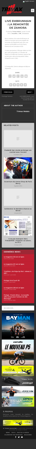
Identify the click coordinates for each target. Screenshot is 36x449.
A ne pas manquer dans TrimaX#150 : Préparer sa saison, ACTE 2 (18, 240)
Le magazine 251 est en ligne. (14, 264)
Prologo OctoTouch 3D (12, 280)
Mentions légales (25, 428)
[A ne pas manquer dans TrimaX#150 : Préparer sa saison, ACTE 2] (18, 226)
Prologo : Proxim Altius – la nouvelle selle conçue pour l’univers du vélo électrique (16, 297)
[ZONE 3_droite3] (18, 395)
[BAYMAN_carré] (18, 338)
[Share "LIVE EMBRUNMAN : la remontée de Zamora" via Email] (26, 76)
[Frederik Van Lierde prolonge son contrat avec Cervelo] (18, 138)
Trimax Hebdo (16, 31)
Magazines (28, 434)
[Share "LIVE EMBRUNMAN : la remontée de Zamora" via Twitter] (14, 76)
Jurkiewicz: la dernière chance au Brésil (18, 210)
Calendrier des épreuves (13, 434)
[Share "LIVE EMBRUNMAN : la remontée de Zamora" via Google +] (18, 76)
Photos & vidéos (23, 432)
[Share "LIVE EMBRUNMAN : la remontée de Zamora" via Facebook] (10, 76)
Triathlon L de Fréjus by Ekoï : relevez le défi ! (17, 272)
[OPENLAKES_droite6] (18, 406)
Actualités (15, 33)
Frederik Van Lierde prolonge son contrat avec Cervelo (18, 151)
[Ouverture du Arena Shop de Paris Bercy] (18, 168)
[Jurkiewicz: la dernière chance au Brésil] (18, 197)
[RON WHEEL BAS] (18, 425)
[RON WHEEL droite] (18, 375)
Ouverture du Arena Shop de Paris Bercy (18, 182)
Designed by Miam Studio (18, 430)
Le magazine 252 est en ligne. (14, 257)
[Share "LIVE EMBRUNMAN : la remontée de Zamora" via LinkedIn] (22, 76)
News (8, 432)
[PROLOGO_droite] (18, 385)
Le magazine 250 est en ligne (14, 288)
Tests (13, 432)
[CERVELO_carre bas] (18, 365)
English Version (29, 1)
